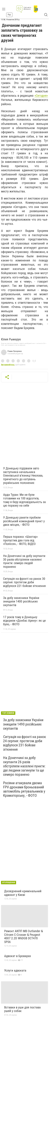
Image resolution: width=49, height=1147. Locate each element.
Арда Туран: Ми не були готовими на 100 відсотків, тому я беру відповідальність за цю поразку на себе (24, 500)
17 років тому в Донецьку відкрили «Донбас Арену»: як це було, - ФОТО (24, 620)
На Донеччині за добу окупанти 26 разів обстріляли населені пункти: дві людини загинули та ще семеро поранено (24, 766)
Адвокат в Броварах (17, 956)
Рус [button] (9, 14)
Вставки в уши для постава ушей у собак (22, 1009)
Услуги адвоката (15, 970)
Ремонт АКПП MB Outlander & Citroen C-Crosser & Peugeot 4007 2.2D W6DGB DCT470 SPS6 (23, 936)
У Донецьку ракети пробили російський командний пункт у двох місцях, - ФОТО (24, 521)
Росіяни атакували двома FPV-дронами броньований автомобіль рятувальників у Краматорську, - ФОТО (24, 789)
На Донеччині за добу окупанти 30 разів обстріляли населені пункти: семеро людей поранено (24, 561)
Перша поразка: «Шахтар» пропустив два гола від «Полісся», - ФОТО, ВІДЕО (20, 540)
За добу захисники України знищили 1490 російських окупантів (23, 724)
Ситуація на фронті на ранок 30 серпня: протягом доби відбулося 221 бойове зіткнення (24, 582)
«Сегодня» (41, 95)
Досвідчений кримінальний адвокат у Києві (22, 893)
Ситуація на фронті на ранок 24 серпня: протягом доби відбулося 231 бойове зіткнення (24, 743)
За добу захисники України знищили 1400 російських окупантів (21, 601)
